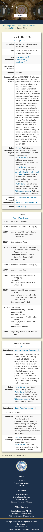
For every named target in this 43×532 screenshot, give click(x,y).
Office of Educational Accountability (21, 516)
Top (14, 218)
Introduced (19, 62)
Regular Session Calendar (21, 497)
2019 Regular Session (26, 25)
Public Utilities (20, 157)
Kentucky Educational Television (21, 511)
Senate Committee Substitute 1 (26, 350)
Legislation (11, 25)
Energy (18, 148)
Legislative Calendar (21, 494)
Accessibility (34, 530)
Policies (10, 530)
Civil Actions (20, 184)
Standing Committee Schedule (21, 502)
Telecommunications (23, 191)
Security (17, 530)
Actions (15, 41)
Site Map (22, 485)
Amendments (24, 41)
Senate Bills (9, 28)
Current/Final (20, 59)
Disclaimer (25, 530)
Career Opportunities (21, 483)
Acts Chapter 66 (21, 57)
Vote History (20, 206)
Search (20, 16)
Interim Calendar (21, 499)
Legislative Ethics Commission (21, 513)
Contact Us (21, 480)
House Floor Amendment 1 (25, 202)
